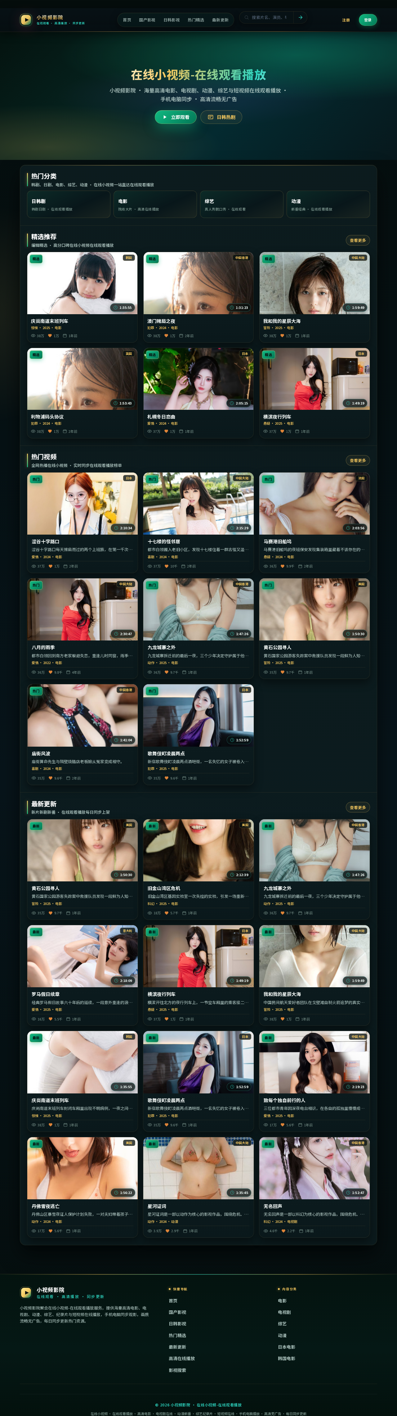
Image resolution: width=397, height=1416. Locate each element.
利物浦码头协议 (47, 417)
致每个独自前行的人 (285, 1100)
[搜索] (300, 17)
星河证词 (157, 1206)
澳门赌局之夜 (161, 321)
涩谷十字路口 (46, 541)
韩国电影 (286, 1358)
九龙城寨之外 (162, 647)
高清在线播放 (182, 1358)
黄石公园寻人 (278, 647)
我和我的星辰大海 (282, 321)
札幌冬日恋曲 (161, 417)
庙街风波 (41, 753)
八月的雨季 (43, 647)
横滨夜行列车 (277, 417)
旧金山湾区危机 (164, 888)
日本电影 (286, 1347)
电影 (282, 1300)
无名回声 (273, 1206)
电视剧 (284, 1312)
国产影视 (177, 1312)
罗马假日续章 (46, 994)
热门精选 (177, 1335)
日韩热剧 (226, 117)
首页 (173, 1300)
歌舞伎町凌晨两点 (166, 753)
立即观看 (180, 117)
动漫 (282, 1335)
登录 (368, 19)
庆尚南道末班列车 (49, 321)
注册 (346, 19)
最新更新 (177, 1347)
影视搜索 (177, 1370)
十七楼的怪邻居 (164, 541)
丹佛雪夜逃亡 (46, 1206)
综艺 (282, 1323)
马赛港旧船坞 (278, 541)
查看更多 (358, 240)
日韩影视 (177, 1323)
